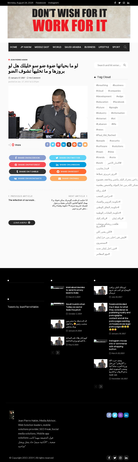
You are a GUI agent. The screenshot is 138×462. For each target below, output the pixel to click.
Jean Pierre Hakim (18, 60)
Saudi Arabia (73, 47)
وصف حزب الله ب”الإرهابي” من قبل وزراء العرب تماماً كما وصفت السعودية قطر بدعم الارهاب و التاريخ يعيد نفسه (118, 367)
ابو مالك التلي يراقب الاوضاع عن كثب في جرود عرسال (119, 290)
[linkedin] (126, 457)
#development (104, 96)
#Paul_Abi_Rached (106, 135)
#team (99, 151)
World (57, 47)
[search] (125, 47)
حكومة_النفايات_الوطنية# (108, 212)
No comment (34, 78)
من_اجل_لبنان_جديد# (106, 248)
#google (113, 107)
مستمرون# (101, 242)
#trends (100, 157)
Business (89, 47)
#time (111, 151)
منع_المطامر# (103, 253)
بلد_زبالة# (101, 190)
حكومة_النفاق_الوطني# (107, 207)
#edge (119, 96)
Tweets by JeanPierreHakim (23, 306)
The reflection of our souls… (22, 200)
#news (99, 129)
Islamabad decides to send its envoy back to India (75, 290)
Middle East (42, 47)
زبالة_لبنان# (117, 218)
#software (101, 146)
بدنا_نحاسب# (102, 168)
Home (13, 47)
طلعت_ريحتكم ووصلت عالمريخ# (107, 225)
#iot (113, 118)
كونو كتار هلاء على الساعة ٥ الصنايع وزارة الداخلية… (76, 339)
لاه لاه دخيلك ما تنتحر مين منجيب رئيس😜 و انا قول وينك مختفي (76, 323)
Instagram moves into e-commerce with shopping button (118, 345)
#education (102, 101)
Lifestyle (104, 47)
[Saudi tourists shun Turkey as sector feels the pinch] (57, 304)
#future (100, 107)
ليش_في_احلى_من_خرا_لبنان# (111, 237)
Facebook (41, 2)
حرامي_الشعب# (104, 196)
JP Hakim (25, 47)
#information (118, 112)
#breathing (102, 85)
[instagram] (120, 457)
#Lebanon (101, 124)
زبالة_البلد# (101, 218)
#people (100, 140)
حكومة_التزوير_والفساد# (108, 201)
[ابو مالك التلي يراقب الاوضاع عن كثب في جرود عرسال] (100, 290)
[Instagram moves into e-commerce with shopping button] (100, 340)
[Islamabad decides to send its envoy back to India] (57, 287)
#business (118, 85)
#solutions (117, 146)
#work (99, 162)
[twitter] (114, 457)
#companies (114, 90)
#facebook (118, 101)
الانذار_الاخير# (114, 162)
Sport (116, 47)
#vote (113, 157)
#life (114, 124)
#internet (101, 118)
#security (115, 140)
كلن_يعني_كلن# (104, 231)
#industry (101, 112)
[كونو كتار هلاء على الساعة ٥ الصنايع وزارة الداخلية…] (57, 341)
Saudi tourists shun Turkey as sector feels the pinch (75, 307)
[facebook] (109, 457)
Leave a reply (20, 222)
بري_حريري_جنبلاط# (106, 173)
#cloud (99, 90)
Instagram (53, 2)
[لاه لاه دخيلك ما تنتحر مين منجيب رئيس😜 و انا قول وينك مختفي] (57, 324)
